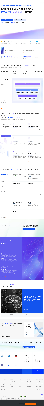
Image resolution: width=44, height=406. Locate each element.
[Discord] (16, 396)
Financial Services (21, 381)
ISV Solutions (21, 387)
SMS (10, 390)
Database (11, 387)
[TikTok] (9, 396)
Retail (19, 383)
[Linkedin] (3, 396)
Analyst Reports (3, 390)
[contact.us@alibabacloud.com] (12, 396)
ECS (10, 383)
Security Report (38, 389)
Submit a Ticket (38, 387)
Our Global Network (4, 384)
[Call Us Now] (14, 396)
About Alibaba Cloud (4, 381)
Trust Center (3, 387)
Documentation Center (39, 381)
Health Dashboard (38, 386)
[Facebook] (1, 396)
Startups (28, 384)
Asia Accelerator (3, 383)
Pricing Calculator (12, 381)
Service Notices (38, 384)
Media (19, 384)
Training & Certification (39, 383)
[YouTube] (7, 396)
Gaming (20, 386)
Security (11, 389)
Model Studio (12, 386)
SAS (10, 384)
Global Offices (3, 386)
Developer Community (30, 381)
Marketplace (29, 386)
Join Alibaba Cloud (30, 387)
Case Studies (3, 389)
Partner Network (29, 383)
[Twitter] (5, 396)
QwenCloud (37, 390)
